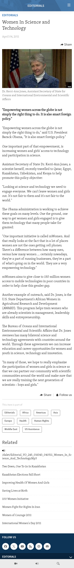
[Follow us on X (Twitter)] (13, 546)
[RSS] (30, 546)
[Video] (15, 563)
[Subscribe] (47, 546)
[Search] (58, 563)
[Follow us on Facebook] (5, 546)
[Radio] (37, 563)
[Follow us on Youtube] (22, 546)
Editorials (10, 15)
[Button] (66, 44)
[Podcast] (38, 546)
